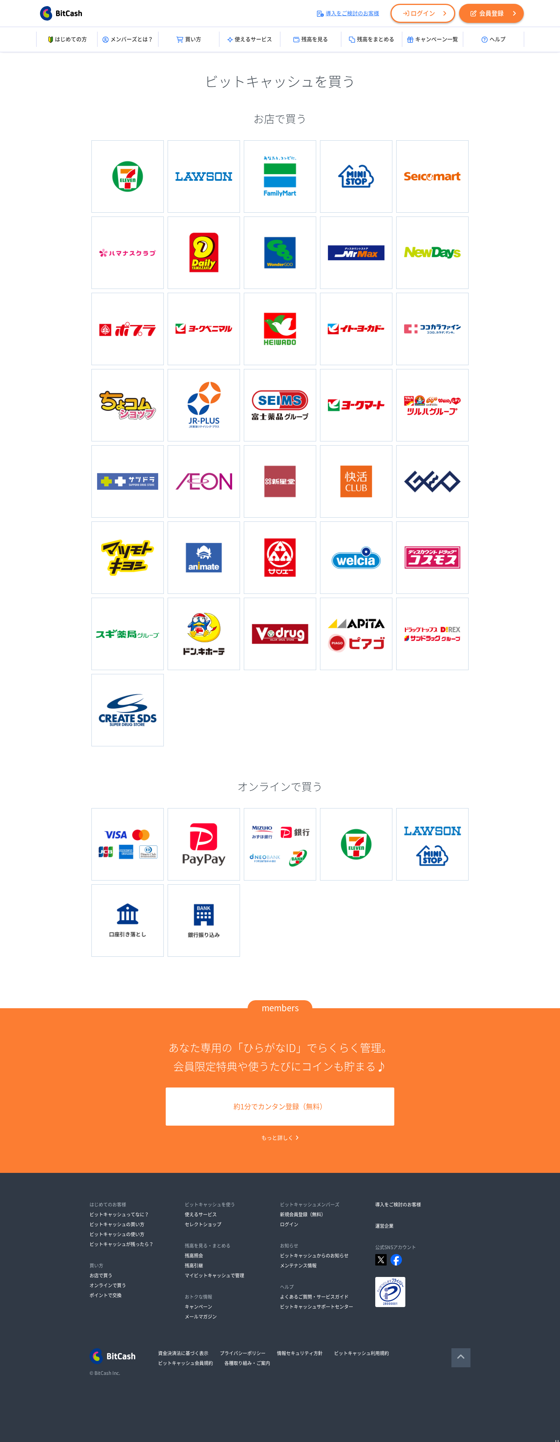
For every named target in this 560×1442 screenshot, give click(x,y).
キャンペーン (198, 1306)
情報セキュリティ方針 (300, 1353)
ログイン (423, 13)
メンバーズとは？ (131, 39)
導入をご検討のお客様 (352, 13)
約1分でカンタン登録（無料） (280, 1106)
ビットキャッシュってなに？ (119, 1214)
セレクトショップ (203, 1224)
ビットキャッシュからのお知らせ (314, 1255)
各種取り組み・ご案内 (247, 1363)
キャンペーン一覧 (436, 39)
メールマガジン (201, 1316)
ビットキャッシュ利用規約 (361, 1353)
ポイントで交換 (106, 1295)
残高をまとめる (375, 39)
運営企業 (384, 1226)
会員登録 (491, 13)
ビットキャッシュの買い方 (117, 1224)
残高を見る (314, 39)
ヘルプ (498, 39)
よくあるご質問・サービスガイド (314, 1296)
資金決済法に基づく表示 (183, 1353)
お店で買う (101, 1275)
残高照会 (194, 1255)
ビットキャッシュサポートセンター (316, 1306)
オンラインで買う (108, 1285)
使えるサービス (253, 39)
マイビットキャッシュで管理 (214, 1275)
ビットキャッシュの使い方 (117, 1234)
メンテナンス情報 (298, 1265)
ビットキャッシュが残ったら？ (122, 1244)
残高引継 (194, 1265)
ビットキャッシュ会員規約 (185, 1363)
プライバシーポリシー (243, 1353)
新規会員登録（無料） (303, 1214)
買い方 (193, 39)
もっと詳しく (277, 1137)
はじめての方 (71, 39)
